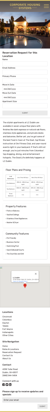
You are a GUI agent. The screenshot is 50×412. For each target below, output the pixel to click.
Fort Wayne (7, 329)
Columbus (7, 320)
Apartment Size (9, 101)
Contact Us (7, 355)
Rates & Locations (10, 349)
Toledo (5, 326)
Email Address (8, 68)
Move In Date (8, 85)
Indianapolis (7, 332)
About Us (6, 358)
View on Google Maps (20, 281)
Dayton (5, 323)
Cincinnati (7, 317)
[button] (25, 286)
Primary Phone (9, 76)
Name (5, 59)
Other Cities (7, 335)
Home (5, 346)
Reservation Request (11, 352)
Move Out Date (9, 93)
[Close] (36, 274)
